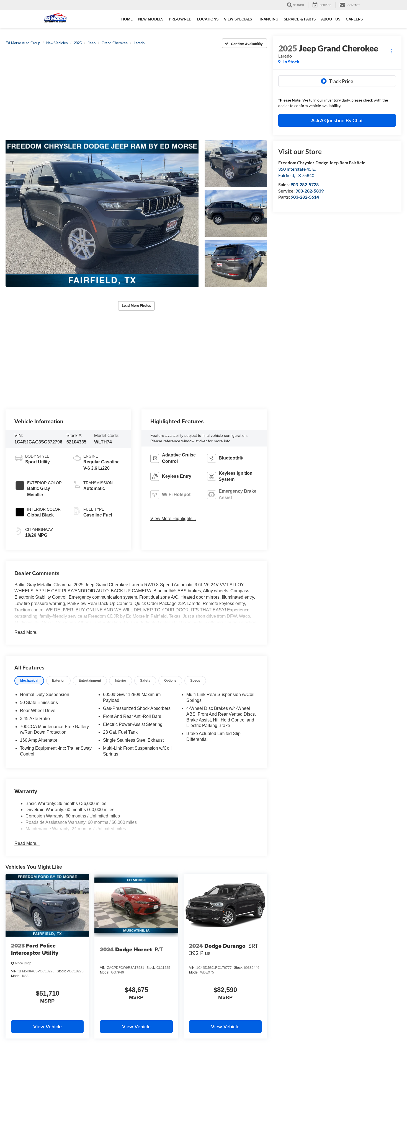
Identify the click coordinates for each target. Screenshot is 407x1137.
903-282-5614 (305, 196)
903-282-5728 (304, 184)
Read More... (27, 632)
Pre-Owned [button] (180, 19)
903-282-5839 (309, 190)
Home (127, 19)
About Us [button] (330, 19)
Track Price (341, 81)
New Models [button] (150, 19)
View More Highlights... (173, 518)
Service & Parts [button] (300, 19)
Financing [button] (267, 19)
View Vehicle (47, 1026)
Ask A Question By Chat (337, 120)
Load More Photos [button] (136, 305)
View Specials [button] (238, 19)
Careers (354, 19)
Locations (207, 19)
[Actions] (391, 51)
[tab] (29, 680)
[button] (102, 213)
